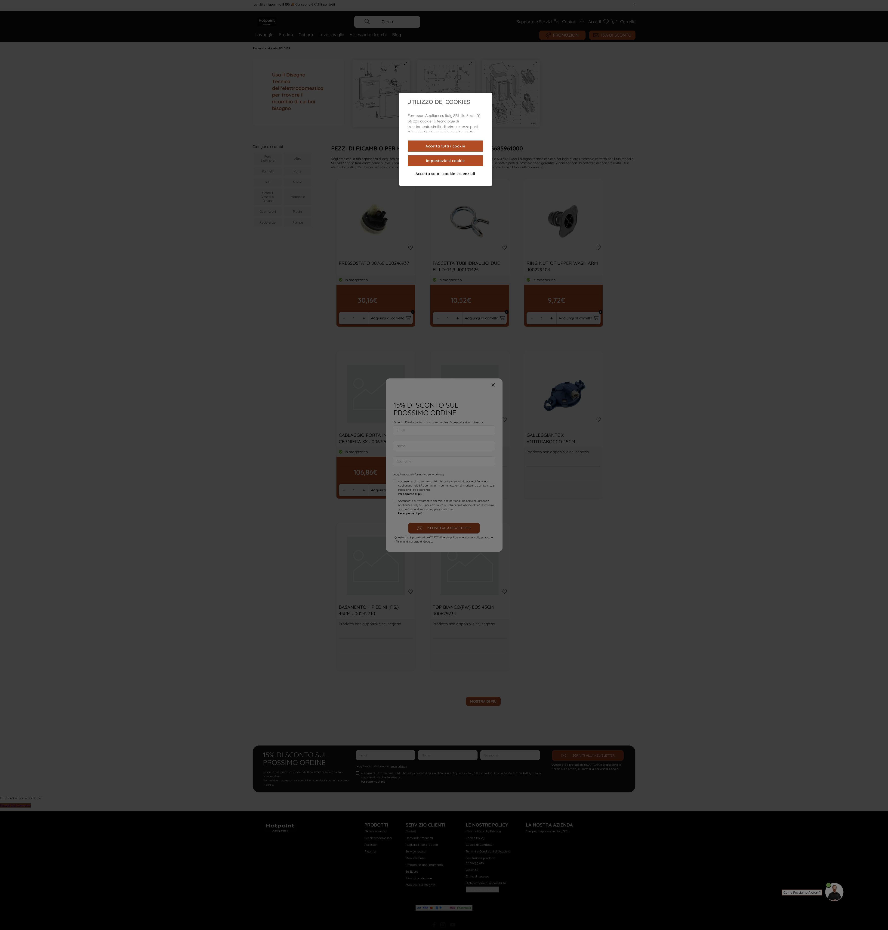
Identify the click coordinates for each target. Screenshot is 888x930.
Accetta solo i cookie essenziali (445, 173)
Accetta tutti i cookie (445, 146)
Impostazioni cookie (445, 160)
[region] (445, 139)
